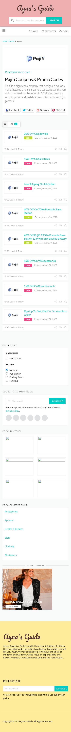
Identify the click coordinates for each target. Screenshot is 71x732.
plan (7, 537)
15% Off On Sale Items (37, 158)
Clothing (9, 546)
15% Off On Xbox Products (39, 286)
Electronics (11, 555)
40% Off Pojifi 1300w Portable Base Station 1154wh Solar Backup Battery (45, 236)
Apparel (9, 520)
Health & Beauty (14, 529)
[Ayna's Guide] (35, 8)
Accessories (11, 511)
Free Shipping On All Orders (39, 184)
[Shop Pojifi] (35, 58)
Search (54, 20)
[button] (12, 110)
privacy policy (12, 410)
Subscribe (57, 401)
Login (65, 31)
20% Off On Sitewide (36, 133)
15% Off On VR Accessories (40, 260)
